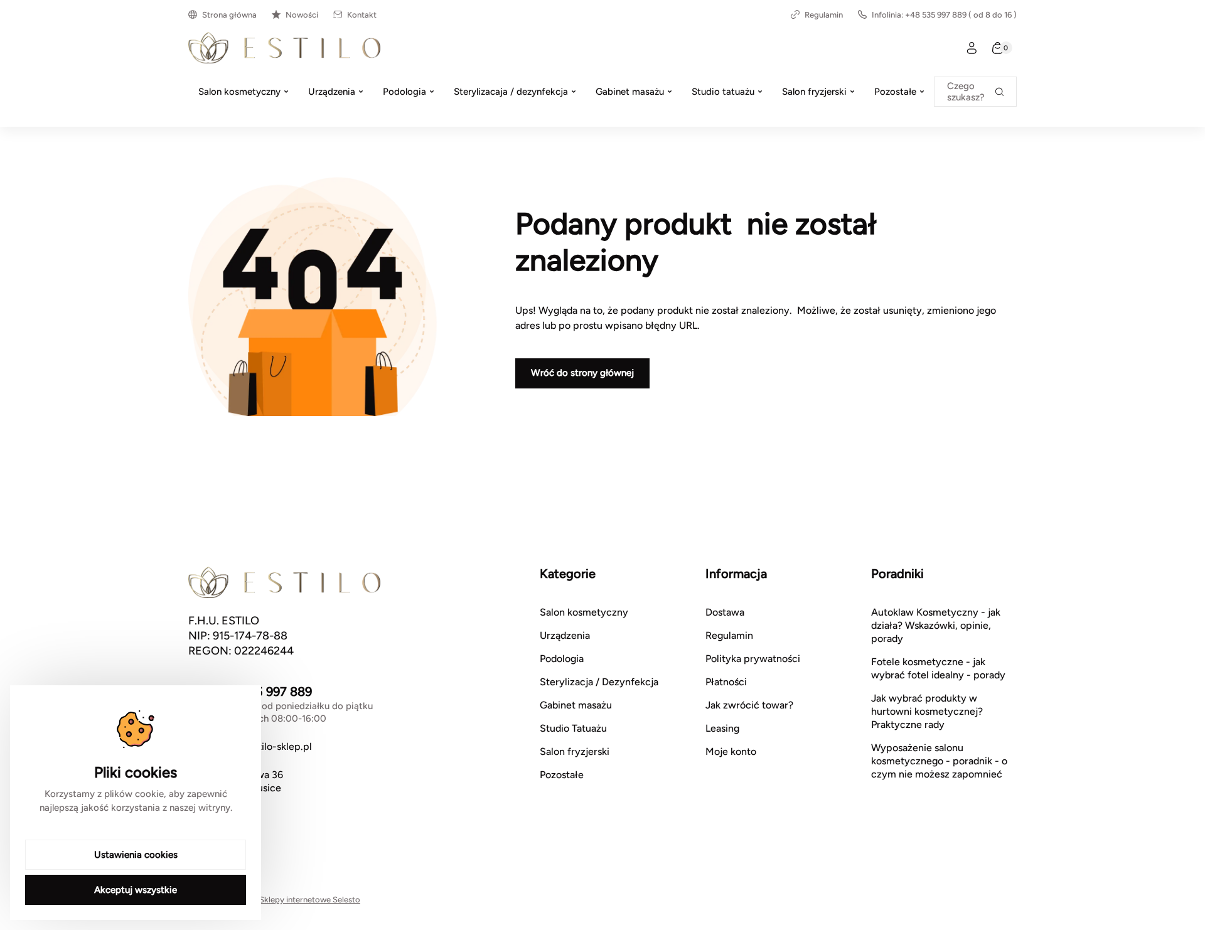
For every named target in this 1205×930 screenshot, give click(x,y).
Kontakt (362, 14)
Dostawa (724, 612)
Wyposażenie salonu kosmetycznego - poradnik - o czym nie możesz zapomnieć (939, 761)
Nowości (302, 14)
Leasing (722, 728)
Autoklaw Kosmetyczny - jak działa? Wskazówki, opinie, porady (935, 625)
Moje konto (730, 751)
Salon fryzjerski (574, 751)
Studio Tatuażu (573, 728)
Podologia (562, 659)
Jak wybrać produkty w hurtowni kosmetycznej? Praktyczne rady (927, 711)
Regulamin (824, 14)
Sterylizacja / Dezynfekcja (599, 682)
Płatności (726, 682)
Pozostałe (562, 775)
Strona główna (229, 14)
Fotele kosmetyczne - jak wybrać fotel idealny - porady (938, 668)
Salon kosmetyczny (584, 612)
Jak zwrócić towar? (749, 705)
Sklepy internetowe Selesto (309, 899)
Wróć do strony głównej (582, 372)
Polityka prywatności (752, 659)
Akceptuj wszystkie (135, 889)
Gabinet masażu (576, 705)
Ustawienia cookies (136, 854)
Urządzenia (565, 635)
